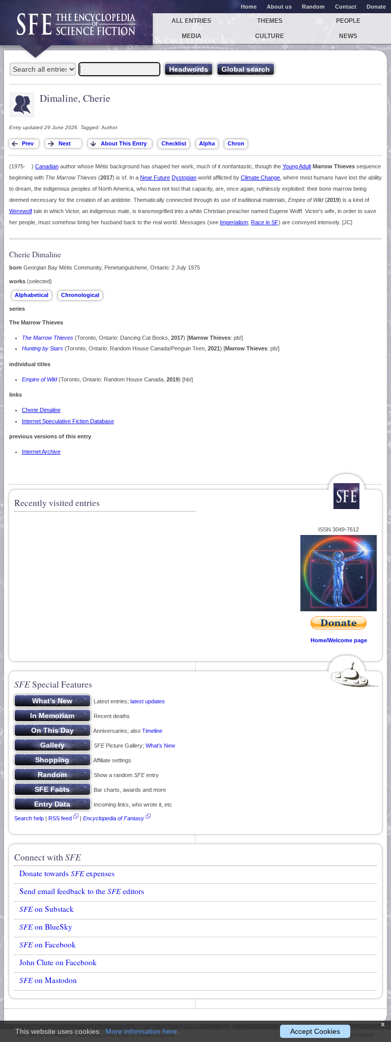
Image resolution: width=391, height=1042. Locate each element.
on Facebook (47, 944)
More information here (141, 1031)
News (348, 36)
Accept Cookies (315, 1031)
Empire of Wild (39, 379)
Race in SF (264, 222)
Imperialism (234, 222)
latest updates (147, 701)
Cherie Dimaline (41, 410)
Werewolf (20, 211)
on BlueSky (45, 926)
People (348, 20)
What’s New (160, 745)
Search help (29, 818)
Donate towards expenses (67, 873)
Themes (270, 20)
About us (279, 7)
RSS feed (60, 818)
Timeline (152, 731)
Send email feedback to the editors (81, 891)
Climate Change (260, 177)
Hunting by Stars (42, 348)
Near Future (155, 177)
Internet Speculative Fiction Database (68, 421)
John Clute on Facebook (58, 962)
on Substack (46, 909)
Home (249, 7)
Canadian (47, 166)
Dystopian (184, 177)
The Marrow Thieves (47, 338)
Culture (269, 36)
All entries (191, 20)
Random (313, 7)
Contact (345, 7)
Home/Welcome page (339, 640)
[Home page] (76, 29)
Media (192, 36)
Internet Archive (41, 452)
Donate (376, 7)
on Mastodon (48, 980)
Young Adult (297, 166)
